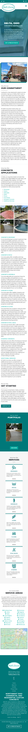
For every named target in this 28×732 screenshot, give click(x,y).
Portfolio (14, 687)
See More (14, 448)
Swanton (21, 617)
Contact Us (6, 406)
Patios (5, 191)
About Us (14, 685)
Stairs (5, 194)
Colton (8, 612)
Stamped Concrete (9, 199)
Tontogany (21, 621)
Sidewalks (6, 192)
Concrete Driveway (8, 237)
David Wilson (21, 79)
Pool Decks (7, 197)
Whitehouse (21, 624)
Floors (5, 196)
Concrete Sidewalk (8, 274)
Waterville (21, 622)
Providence (21, 615)
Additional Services (9, 201)
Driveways (6, 189)
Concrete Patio (6, 255)
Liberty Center (8, 621)
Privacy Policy (14, 689)
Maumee (8, 622)
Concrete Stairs (7, 290)
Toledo (21, 619)
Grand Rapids (8, 615)
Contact (14, 691)
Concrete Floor (7, 306)
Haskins (8, 617)
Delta (7, 614)
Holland (8, 619)
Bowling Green (8, 610)
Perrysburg (21, 614)
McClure (8, 624)
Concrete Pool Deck (8, 322)
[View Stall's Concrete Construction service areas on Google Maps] (14, 638)
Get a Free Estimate (11, 42)
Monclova (21, 610)
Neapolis (21, 612)
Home (14, 683)
